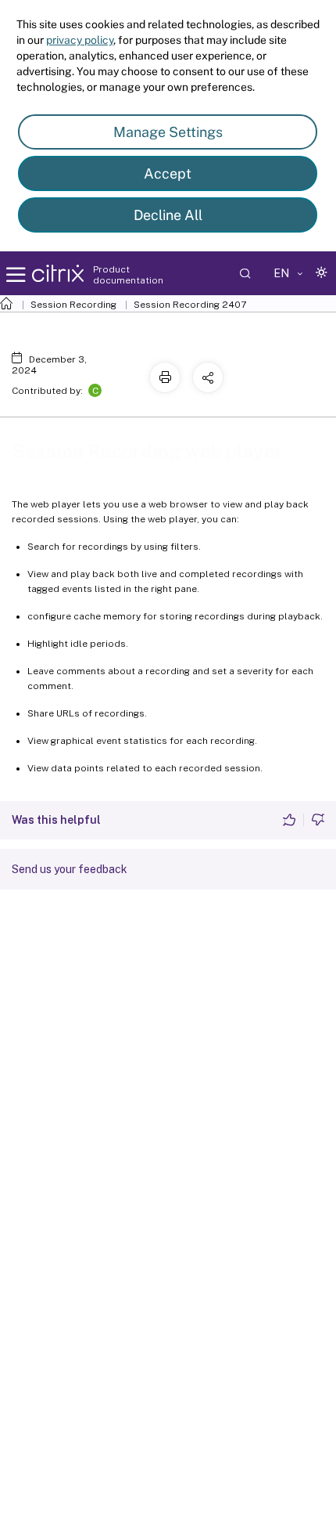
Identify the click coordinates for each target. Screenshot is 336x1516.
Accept (167, 173)
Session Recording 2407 (190, 304)
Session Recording (73, 304)
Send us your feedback (69, 869)
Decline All (168, 215)
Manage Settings (168, 132)
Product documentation (128, 275)
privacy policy (79, 40)
